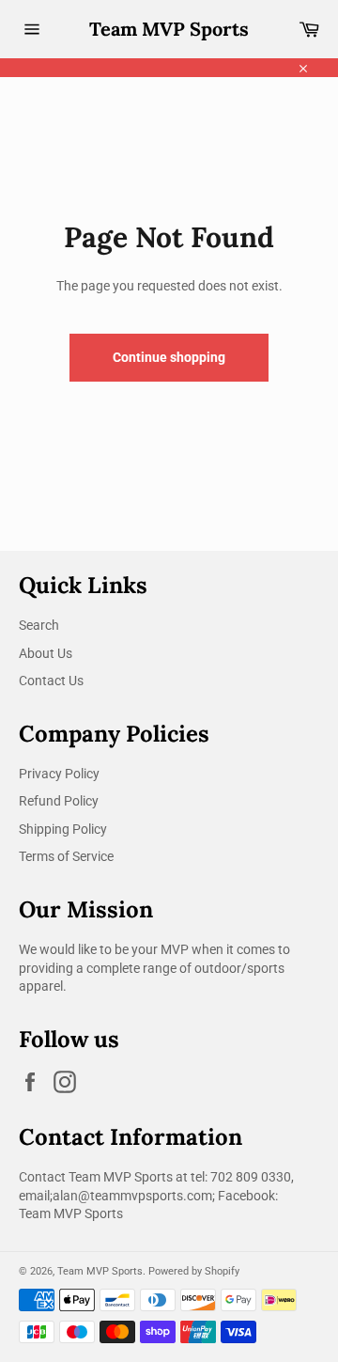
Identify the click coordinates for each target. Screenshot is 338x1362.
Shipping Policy (63, 829)
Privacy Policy (59, 773)
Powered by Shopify (193, 1271)
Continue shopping (169, 357)
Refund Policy (59, 800)
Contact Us (51, 680)
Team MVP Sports (169, 28)
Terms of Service (66, 856)
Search (39, 625)
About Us (45, 653)
